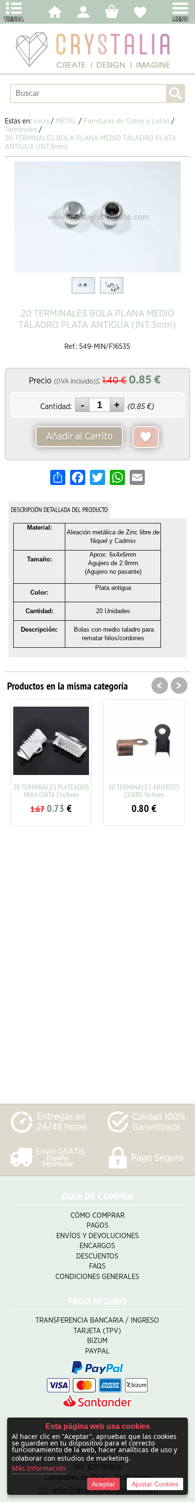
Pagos (97, 1225)
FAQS (97, 1266)
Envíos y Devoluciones (97, 1236)
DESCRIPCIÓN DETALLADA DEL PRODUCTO (59, 509)
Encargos (97, 1246)
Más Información (39, 1468)
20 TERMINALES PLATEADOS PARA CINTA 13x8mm (51, 790)
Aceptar (103, 1484)
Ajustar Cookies (155, 1484)
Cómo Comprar (97, 1215)
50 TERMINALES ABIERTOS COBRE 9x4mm (143, 790)
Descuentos (97, 1256)
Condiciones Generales (97, 1276)
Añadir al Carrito (79, 436)
